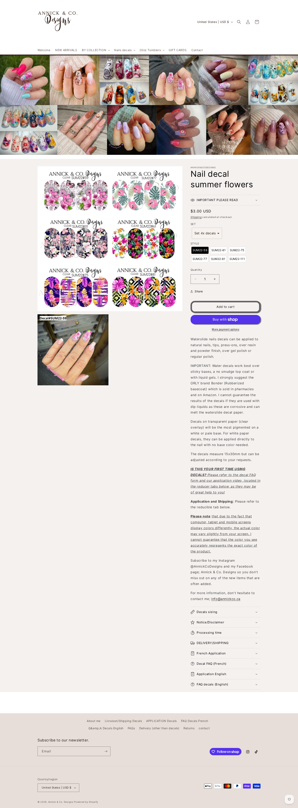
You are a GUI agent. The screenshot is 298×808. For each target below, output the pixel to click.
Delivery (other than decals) (159, 728)
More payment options (225, 329)
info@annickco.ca (225, 599)
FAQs (131, 728)
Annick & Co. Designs (60, 801)
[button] (95, 50)
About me (94, 721)
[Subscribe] (105, 751)
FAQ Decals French (194, 721)
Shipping (196, 217)
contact (204, 728)
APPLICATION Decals (161, 721)
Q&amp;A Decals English (105, 728)
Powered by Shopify (86, 801)
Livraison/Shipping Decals (123, 721)
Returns (188, 728)
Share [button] (199, 291)
